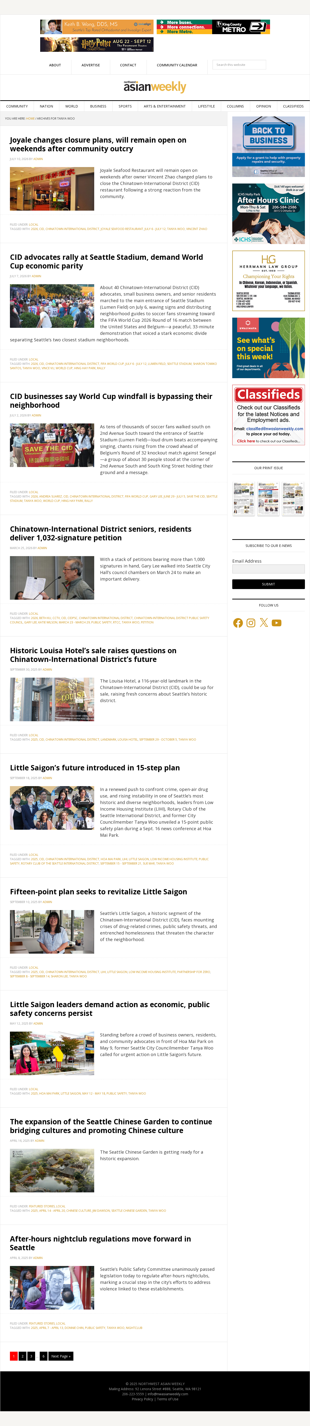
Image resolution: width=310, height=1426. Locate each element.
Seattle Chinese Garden (129, 1211)
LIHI (124, 859)
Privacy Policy (142, 1399)
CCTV (56, 618)
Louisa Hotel (128, 739)
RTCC (116, 622)
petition (147, 622)
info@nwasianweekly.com (168, 1394)
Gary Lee (156, 496)
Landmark (108, 739)
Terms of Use (167, 1399)
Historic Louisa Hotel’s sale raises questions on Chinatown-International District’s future (93, 654)
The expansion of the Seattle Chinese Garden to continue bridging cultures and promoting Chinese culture (111, 1126)
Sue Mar (149, 863)
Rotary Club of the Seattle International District (60, 863)
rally (101, 368)
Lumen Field (157, 364)
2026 (34, 229)
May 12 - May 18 (93, 1093)
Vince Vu (48, 368)
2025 (34, 739)
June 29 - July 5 (174, 496)
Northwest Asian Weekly (155, 87)
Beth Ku (45, 618)
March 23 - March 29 (74, 622)
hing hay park (85, 368)
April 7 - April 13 (51, 1328)
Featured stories (42, 1206)
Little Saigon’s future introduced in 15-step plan (95, 768)
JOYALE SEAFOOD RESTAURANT (122, 229)
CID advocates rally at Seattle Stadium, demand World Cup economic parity (106, 261)
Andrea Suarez (50, 496)
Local (33, 224)
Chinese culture (78, 1211)
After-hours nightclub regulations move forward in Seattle (100, 1243)
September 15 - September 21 (120, 863)
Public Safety (101, 622)
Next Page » (60, 1356)
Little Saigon (139, 859)
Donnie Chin (74, 1328)
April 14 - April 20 (52, 1211)
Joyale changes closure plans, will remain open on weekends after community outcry (98, 144)
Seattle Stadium (179, 364)
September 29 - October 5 (158, 739)
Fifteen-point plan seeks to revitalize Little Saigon (101, 892)
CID (41, 229)
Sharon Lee (59, 976)
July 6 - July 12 (155, 229)
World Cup (64, 368)
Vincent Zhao (196, 229)
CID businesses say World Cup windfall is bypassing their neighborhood (111, 400)
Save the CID (196, 496)
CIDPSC (73, 618)
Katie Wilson (47, 622)
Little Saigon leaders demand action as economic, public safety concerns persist (110, 1008)
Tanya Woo (176, 229)
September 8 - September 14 (29, 976)
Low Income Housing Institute (173, 859)
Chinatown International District (72, 229)
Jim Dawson (101, 1211)
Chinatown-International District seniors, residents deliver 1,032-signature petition (101, 533)
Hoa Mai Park (111, 859)
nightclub (134, 1328)
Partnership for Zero (193, 972)
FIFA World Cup (112, 364)
